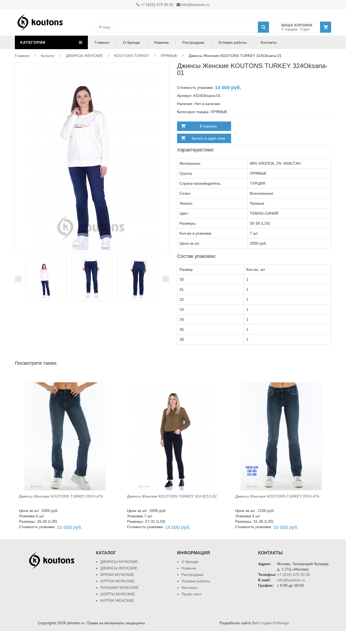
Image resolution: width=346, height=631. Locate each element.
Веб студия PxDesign (270, 623)
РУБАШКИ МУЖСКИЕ (119, 587)
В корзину (208, 126)
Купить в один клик (208, 138)
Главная (102, 42)
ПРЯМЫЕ (169, 55)
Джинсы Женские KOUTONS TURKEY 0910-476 (61, 496)
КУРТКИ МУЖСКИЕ (117, 581)
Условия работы (232, 42)
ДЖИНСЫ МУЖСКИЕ (119, 561)
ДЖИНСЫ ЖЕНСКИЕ (84, 55)
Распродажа (193, 42)
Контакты (269, 42)
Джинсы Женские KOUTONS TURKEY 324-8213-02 (172, 496)
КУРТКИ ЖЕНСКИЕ (117, 600)
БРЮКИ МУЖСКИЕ (117, 574)
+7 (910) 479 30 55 (156, 4)
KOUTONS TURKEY (131, 55)
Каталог (48, 55)
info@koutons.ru (194, 4)
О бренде (131, 42)
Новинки (161, 42)
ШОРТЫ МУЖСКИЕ (117, 594)
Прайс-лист (191, 594)
